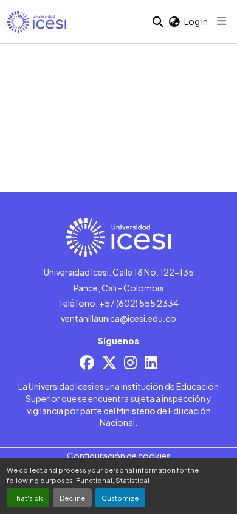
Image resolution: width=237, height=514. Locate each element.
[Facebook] (87, 362)
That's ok (28, 497)
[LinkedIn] (151, 362)
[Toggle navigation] (222, 21)
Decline (72, 497)
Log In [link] (196, 21)
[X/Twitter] (109, 362)
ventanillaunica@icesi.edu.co (118, 318)
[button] (36, 22)
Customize (120, 497)
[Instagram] (130, 362)
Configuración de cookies (119, 455)
